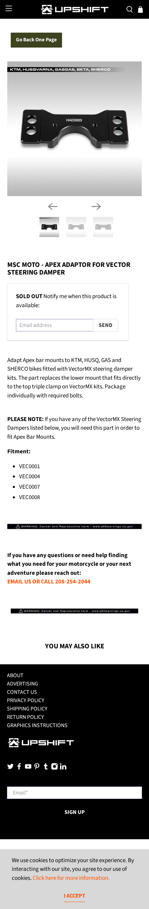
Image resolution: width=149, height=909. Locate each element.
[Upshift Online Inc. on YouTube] (28, 768)
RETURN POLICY (25, 717)
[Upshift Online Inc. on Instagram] (54, 768)
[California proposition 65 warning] (74, 528)
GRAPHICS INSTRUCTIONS (37, 725)
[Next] (96, 206)
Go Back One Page (36, 39)
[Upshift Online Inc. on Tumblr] (45, 768)
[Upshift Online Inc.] (74, 9)
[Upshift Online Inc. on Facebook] (19, 768)
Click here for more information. (71, 878)
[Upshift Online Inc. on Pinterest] (36, 768)
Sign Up (74, 812)
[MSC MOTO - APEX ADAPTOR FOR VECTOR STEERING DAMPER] (74, 128)
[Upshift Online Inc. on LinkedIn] (63, 768)
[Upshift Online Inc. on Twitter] (10, 768)
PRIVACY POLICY (25, 700)
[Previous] (52, 206)
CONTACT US (22, 692)
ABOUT (15, 675)
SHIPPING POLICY (27, 709)
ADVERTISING (22, 684)
